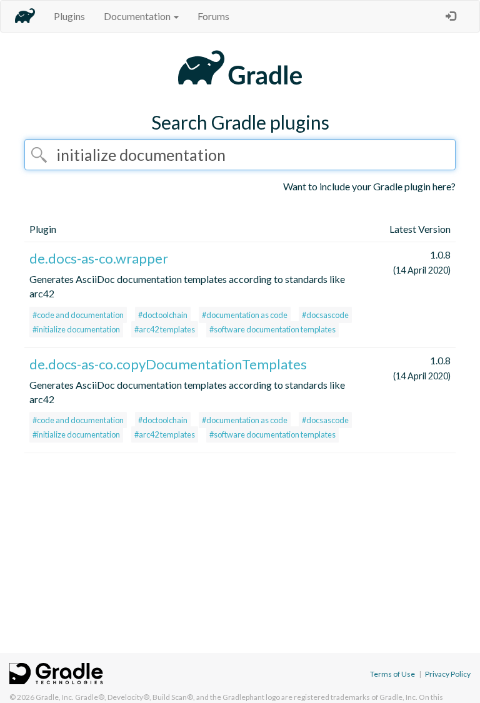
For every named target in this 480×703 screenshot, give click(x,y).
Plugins (69, 16)
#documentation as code (245, 315)
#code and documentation (78, 315)
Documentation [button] (138, 16)
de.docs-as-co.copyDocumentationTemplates (168, 364)
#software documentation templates (272, 329)
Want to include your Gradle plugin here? (369, 186)
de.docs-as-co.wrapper (98, 258)
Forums (213, 16)
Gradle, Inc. (55, 697)
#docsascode (325, 315)
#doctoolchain (163, 315)
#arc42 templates (164, 329)
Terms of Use (392, 674)
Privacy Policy (448, 674)
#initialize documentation (76, 329)
